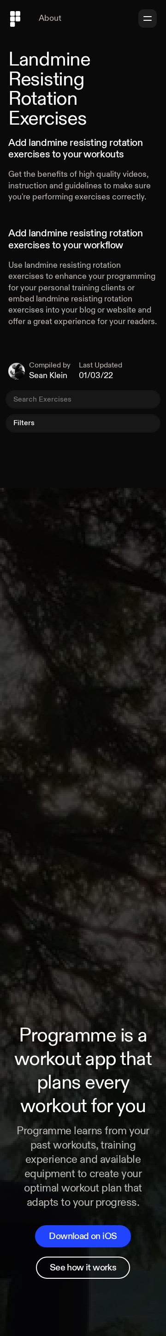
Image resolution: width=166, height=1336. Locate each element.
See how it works (83, 1267)
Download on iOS (83, 1236)
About (50, 18)
